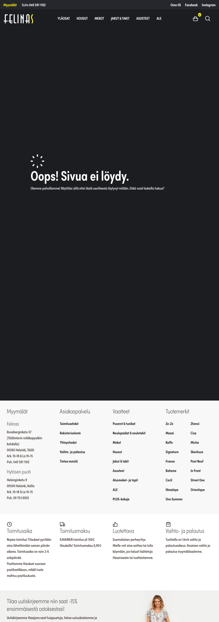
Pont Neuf (197, 461)
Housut (82, 18)
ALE (159, 18)
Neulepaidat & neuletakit (129, 432)
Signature (172, 451)
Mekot (99, 18)
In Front (196, 470)
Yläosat (64, 18)
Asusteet (143, 18)
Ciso (193, 432)
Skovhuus (197, 451)
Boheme (171, 470)
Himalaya (172, 489)
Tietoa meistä (69, 461)
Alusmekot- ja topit (125, 479)
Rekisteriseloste (70, 432)
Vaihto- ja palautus (72, 451)
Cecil (169, 479)
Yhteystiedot (68, 442)
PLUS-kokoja (121, 498)
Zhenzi (195, 423)
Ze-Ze (169, 423)
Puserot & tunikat (124, 423)
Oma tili (176, 4)
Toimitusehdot (69, 423)
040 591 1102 (37, 4)
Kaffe (169, 442)
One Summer (174, 498)
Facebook (191, 4)
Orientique (198, 489)
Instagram (209, 4)
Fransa (170, 461)
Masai (170, 432)
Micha (195, 442)
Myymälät (10, 4)
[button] (197, 18)
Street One (198, 479)
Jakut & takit (120, 18)
